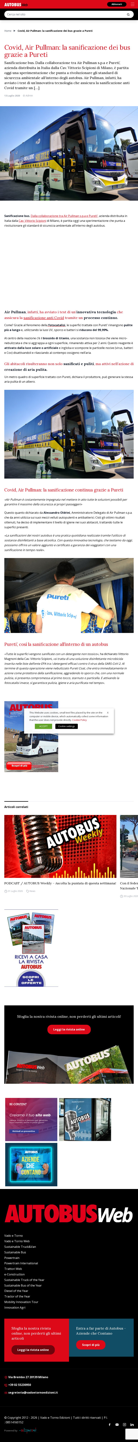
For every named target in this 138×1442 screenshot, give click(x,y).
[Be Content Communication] (28, 1430)
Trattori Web (13, 1269)
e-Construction (14, 1274)
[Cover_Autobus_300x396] (69, 736)
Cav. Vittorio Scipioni (32, 221)
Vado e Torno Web (17, 1241)
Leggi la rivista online (69, 1029)
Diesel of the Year (16, 1291)
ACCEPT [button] (43, 726)
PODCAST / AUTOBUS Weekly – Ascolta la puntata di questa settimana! (60, 883)
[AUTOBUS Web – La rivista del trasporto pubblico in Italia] (16, 4)
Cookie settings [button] (66, 726)
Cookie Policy (79, 720)
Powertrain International (21, 1263)
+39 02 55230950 (19, 1385)
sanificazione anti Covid (44, 317)
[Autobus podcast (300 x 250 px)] (85, 1119)
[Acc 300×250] (31, 1164)
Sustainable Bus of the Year (23, 1285)
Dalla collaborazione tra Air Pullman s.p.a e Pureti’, (64, 216)
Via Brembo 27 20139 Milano (28, 1377)
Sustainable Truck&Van (20, 1247)
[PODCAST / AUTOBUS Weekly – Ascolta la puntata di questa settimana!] (60, 846)
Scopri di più (91, 1345)
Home (8, 30)
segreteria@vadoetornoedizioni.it (33, 1392)
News (32, 891)
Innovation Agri (14, 1307)
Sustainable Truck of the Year (24, 1280)
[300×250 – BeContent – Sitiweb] (31, 1119)
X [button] (108, 712)
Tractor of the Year (17, 1296)
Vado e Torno (13, 1236)
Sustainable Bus (15, 1252)
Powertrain (11, 1258)
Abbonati (117, 4)
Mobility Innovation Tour (21, 1302)
